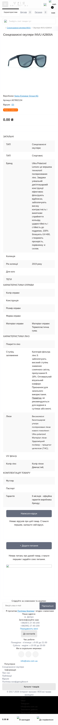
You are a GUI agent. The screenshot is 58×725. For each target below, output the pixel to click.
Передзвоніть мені (29, 628)
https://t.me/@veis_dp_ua (28, 654)
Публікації (7, 676)
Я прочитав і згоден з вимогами (30, 611)
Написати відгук (29, 513)
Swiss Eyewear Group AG (26, 96)
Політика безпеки (25, 611)
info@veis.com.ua (29, 661)
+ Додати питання (29, 545)
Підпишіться (48, 606)
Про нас (6, 673)
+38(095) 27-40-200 (30, 626)
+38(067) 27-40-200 (30, 623)
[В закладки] (23, 719)
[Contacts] (45, 4)
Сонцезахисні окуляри (13, 667)
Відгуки (5, 679)
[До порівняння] (45, 719)
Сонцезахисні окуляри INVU (19, 28)
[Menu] (5, 4)
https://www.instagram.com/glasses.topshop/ (21, 654)
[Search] (5, 21)
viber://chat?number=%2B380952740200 (36, 654)
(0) (12, 105)
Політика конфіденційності (15, 681)
